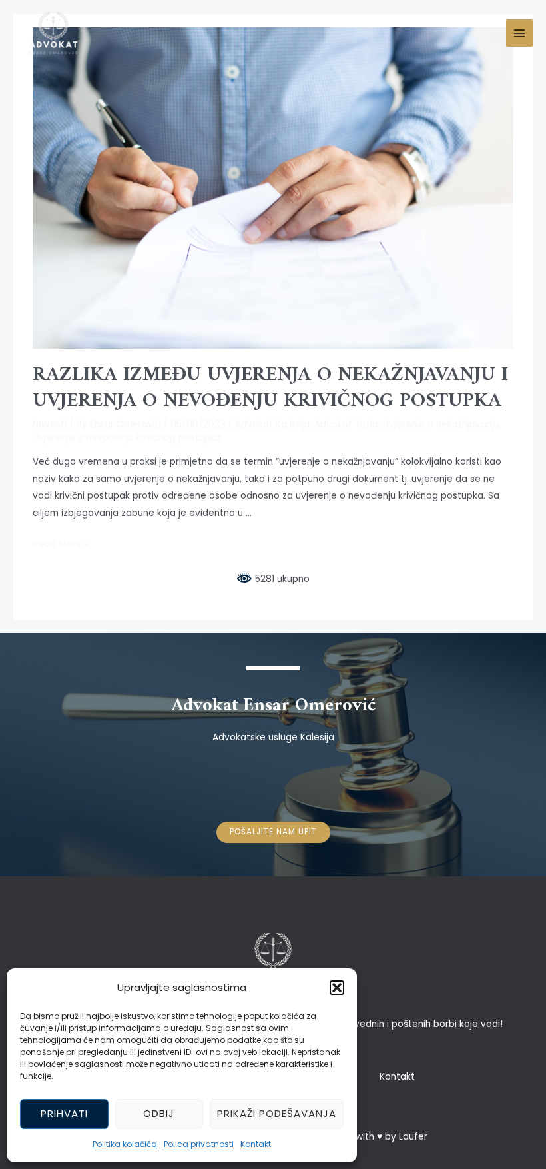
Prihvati (64, 1113)
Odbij (158, 1113)
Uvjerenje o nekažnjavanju (441, 424)
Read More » (60, 544)
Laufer (413, 1136)
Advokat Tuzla (346, 424)
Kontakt (255, 1144)
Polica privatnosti (199, 1144)
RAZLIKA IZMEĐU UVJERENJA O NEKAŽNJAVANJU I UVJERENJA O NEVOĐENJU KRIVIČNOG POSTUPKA (270, 388)
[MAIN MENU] (519, 33)
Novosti (50, 424)
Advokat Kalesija (272, 424)
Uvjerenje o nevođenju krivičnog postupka (127, 437)
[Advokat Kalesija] (53, 33)
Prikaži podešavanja (276, 1113)
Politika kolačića (125, 1144)
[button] (337, 987)
